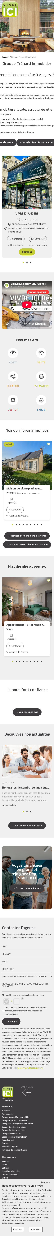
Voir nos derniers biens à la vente (28, 535)
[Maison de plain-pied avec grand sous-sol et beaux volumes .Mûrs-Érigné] (27, 465)
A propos (6, 1110)
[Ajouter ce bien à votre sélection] (49, 444)
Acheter (5, 1161)
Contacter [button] (39, 238)
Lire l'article (10, 805)
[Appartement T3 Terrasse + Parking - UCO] (27, 601)
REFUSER (17, 1229)
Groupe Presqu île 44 (11, 1133)
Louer (4, 1164)
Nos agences (8, 1114)
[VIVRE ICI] (10, 9)
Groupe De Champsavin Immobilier (17, 1123)
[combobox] (27, 976)
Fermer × (45, 1182)
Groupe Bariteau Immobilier (14, 1120)
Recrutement (8, 1140)
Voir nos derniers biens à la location (28, 544)
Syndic (5, 1178)
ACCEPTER (35, 1229)
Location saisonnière (11, 1171)
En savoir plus (34, 1220)
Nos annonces (17, 245)
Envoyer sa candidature (28, 888)
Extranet (27, 251)
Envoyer (12, 1021)
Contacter (17, 238)
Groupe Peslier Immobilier (13, 1130)
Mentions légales (10, 1146)
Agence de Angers (18, 515)
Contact (5, 1143)
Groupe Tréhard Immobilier (14, 1137)
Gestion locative (9, 1174)
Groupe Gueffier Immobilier (14, 1127)
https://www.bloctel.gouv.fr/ (30, 1068)
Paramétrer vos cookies (13, 1223)
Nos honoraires (39, 245)
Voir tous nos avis (28, 712)
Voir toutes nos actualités (28, 825)
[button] (27, 213)
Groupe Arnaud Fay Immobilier (16, 1117)
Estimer (5, 1168)
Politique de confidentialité (14, 1150)
